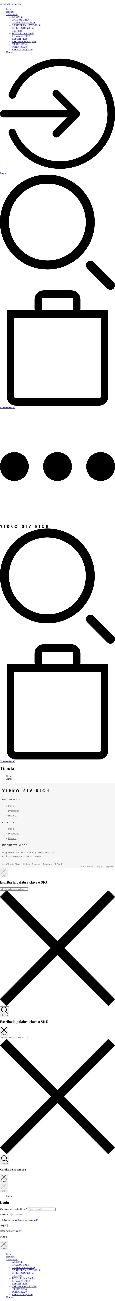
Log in (3, 1225)
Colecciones (12, 14)
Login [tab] (9, 1196)
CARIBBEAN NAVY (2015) (26, 25)
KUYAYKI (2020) (21, 36)
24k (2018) (17, 17)
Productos (10, 12)
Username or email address (13, 1209)
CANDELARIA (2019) (23, 22)
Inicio (8, 9)
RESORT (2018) (20, 39)
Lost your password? (28, 1220)
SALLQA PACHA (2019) (24, 41)
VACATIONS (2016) (22, 49)
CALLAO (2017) (20, 20)
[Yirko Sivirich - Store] (24, 527)
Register (18, 1231)
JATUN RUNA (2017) (23, 33)
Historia (9, 52)
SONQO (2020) (19, 47)
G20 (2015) (17, 30)
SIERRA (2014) (19, 44)
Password (5, 1214)
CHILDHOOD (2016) (23, 28)
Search (4, 1015)
